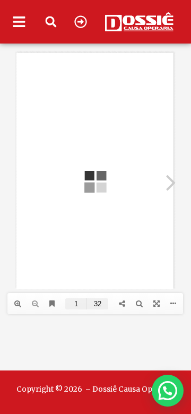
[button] (51, 21)
